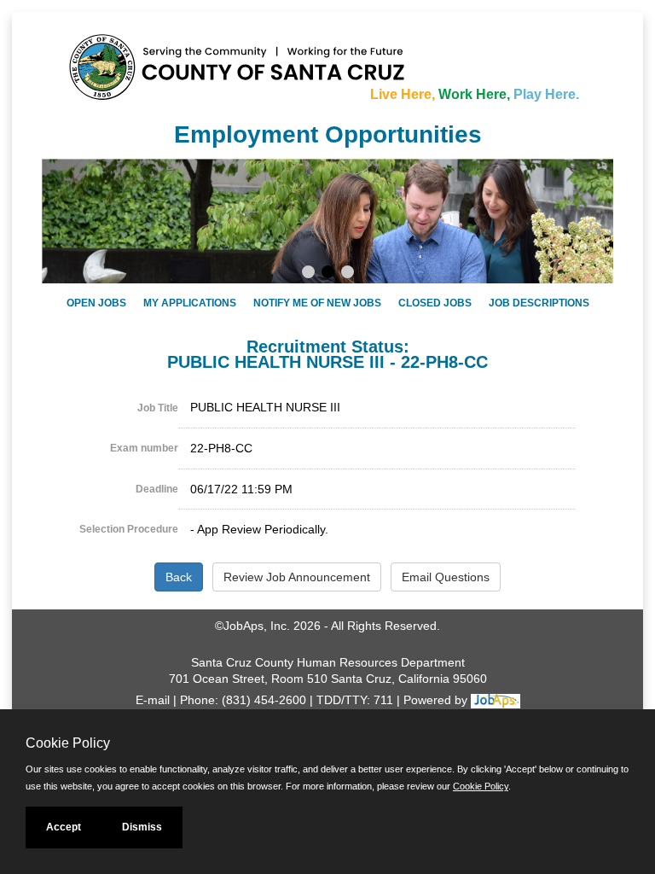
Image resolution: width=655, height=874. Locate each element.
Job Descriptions (539, 303)
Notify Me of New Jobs (317, 303)
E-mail (153, 700)
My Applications (189, 303)
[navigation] (327, 302)
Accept (63, 827)
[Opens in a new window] (495, 700)
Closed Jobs (435, 303)
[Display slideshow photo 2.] (328, 274)
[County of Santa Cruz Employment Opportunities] (118, 59)
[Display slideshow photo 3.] (347, 274)
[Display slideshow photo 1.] (308, 274)
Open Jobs (96, 303)
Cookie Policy (480, 786)
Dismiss (142, 827)
